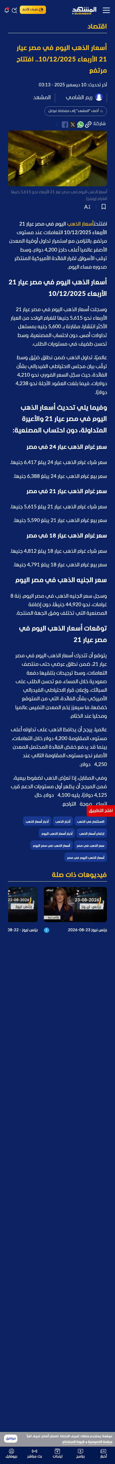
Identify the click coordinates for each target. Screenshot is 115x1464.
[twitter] (73, 124)
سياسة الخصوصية (100, 1442)
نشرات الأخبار (30, 9)
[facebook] (65, 124)
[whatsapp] (80, 124)
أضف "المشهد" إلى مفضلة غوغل (73, 111)
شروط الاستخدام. (73, 1442)
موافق (11, 1438)
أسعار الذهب (80, 224)
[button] (57, 27)
